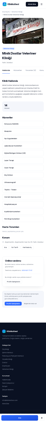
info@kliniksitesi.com (10, 400)
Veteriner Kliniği (17, 12)
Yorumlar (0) (30, 70)
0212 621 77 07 (27, 270)
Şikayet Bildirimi (8, 390)
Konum (43, 70)
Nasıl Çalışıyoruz (8, 383)
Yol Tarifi (14, 247)
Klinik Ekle (32, 4)
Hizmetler (18, 70)
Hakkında (6, 70)
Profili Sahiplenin (13, 282)
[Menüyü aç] (41, 4)
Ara (5, 247)
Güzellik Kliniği (7, 359)
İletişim (4, 386)
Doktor (4, 362)
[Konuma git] (42, 418)
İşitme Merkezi (7, 352)
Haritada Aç (27, 247)
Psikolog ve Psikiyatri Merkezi (13, 356)
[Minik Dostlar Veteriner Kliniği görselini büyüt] (23, 31)
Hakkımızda (6, 380)
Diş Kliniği (5, 349)
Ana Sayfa (6, 12)
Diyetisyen (6, 366)
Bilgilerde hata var (30, 304)
